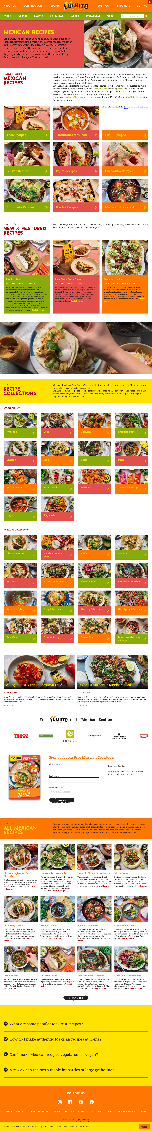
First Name (54, 764)
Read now (8, 705)
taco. (129, 77)
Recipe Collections (74, 97)
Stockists (98, 1111)
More (110, 16)
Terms (143, 1111)
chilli (130, 88)
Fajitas (38, 16)
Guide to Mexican (64, 1111)
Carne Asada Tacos (125, 925)
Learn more (83, 1126)
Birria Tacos (121, 873)
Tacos (7, 16)
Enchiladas (56, 16)
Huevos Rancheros (88, 925)
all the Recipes (136, 97)
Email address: (56, 787)
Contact (83, 1111)
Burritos (22, 16)
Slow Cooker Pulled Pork (128, 975)
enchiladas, (101, 88)
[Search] (146, 16)
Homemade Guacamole (53, 873)
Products (21, 1111)
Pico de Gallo (11, 975)
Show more (76, 998)
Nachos (74, 16)
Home (9, 1111)
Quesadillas (93, 16)
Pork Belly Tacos (13, 925)
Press (111, 1111)
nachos (121, 88)
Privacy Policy (127, 1111)
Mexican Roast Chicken (90, 975)
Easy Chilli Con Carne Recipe (93, 873)
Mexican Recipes (40, 1111)
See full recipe (59, 890)
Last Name (54, 776)
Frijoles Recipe (48, 925)
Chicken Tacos (48, 975)
